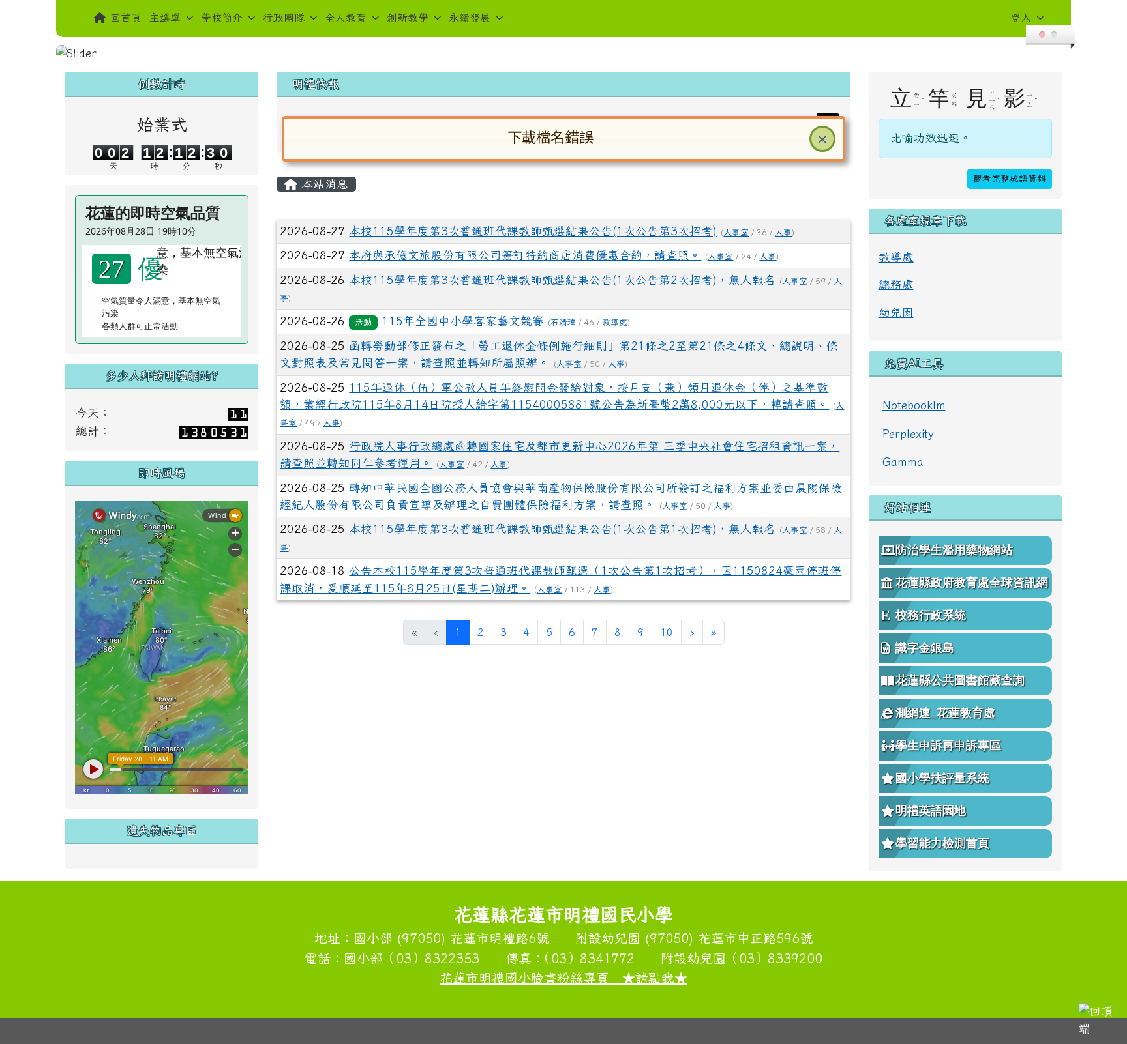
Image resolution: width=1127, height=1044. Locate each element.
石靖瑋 (563, 322)
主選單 (165, 17)
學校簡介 (222, 17)
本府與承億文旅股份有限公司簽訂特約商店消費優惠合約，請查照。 (525, 255)
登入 (1020, 17)
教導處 (614, 322)
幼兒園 (896, 312)
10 (666, 632)
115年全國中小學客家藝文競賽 (463, 320)
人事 (783, 232)
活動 (363, 321)
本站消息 (322, 184)
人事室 (736, 232)
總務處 (896, 284)
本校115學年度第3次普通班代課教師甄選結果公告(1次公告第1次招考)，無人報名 (562, 528)
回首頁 (126, 17)
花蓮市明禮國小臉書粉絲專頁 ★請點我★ (563, 977)
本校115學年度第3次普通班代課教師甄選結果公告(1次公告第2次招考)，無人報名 (562, 279)
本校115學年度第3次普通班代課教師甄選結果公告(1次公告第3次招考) (533, 231)
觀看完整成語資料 (1009, 178)
